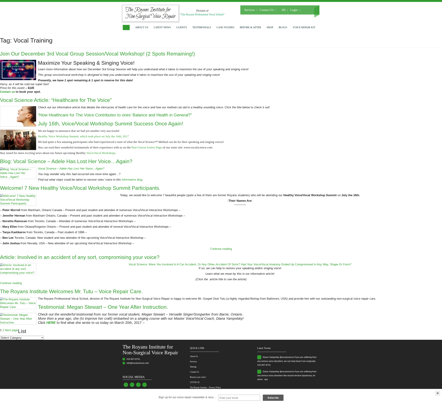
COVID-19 (194, 382)
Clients (181, 27)
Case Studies (225, 27)
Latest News (162, 27)
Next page (11, 330)
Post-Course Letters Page (147, 147)
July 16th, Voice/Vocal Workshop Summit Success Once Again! (110, 123)
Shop (270, 27)
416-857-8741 (132, 359)
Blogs (283, 27)
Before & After (250, 27)
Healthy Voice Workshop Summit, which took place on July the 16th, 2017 (83, 136)
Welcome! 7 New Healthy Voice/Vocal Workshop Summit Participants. (80, 188)
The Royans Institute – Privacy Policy (205, 387)
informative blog (132, 179)
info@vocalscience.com (137, 363)
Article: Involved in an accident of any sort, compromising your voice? (80, 257)
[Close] (437, 393)
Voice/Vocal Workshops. (101, 153)
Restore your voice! (198, 377)
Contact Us (267, 10)
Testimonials (201, 27)
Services (249, 10)
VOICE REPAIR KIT (304, 27)
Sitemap (193, 367)
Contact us (7, 91)
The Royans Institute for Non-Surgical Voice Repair (150, 349)
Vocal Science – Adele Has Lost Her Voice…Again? (71, 168)
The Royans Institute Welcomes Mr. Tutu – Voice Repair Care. (71, 291)
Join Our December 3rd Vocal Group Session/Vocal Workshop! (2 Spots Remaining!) (97, 54)
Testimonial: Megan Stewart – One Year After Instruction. (103, 307)
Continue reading (221, 248)
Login (294, 10)
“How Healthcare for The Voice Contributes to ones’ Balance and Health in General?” (115, 115)
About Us (141, 27)
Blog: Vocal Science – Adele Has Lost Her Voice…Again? (66, 161)
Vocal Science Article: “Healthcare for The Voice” (56, 100)
